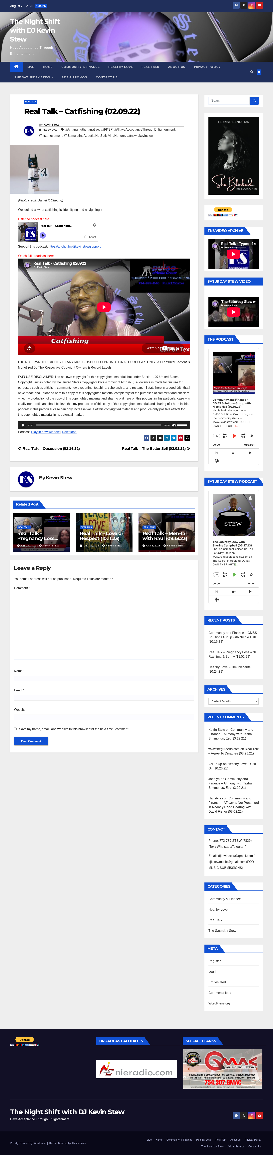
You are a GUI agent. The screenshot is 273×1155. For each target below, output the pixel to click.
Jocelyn (214, 779)
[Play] (23, 425)
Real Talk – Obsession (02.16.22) (51, 448)
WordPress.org (219, 1003)
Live (30, 67)
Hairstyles (215, 798)
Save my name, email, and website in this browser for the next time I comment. (74, 729)
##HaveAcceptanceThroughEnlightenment (144, 129)
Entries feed (217, 982)
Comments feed (219, 992)
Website (20, 709)
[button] (251, 72)
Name (19, 671)
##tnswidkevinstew (140, 135)
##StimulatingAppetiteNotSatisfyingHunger (94, 135)
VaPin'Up (215, 764)
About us (176, 67)
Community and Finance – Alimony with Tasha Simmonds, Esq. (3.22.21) (230, 734)
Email (19, 690)
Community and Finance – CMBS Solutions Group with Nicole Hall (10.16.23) (232, 637)
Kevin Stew (51, 124)
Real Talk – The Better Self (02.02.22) (154, 448)
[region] (136, 1069)
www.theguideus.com (224, 749)
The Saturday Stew (32, 77)
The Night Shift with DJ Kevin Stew (35, 30)
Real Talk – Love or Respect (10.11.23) (101, 535)
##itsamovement (50, 135)
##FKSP (107, 129)
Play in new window (45, 432)
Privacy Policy (207, 67)
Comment (22, 588)
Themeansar (79, 1143)
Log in (212, 971)
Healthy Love (120, 67)
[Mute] (174, 425)
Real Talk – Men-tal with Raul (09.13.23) (164, 535)
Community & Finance (80, 67)
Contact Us (107, 77)
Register (214, 961)
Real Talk (150, 67)
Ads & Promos (74, 77)
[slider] (182, 424)
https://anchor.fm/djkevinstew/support (75, 246)
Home (48, 67)
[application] (104, 425)
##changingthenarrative (82, 129)
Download (69, 432)
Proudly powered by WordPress (28, 1143)
